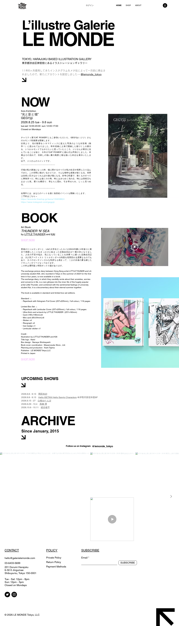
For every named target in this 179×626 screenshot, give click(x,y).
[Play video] (134, 246)
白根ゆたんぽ (44, 400)
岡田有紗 (42, 394)
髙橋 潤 (43, 404)
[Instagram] (14, 594)
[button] (165, 5)
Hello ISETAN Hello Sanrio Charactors (57, 397)
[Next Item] (171, 496)
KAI (53, 234)
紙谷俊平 (45, 407)
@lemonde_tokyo (91, 74)
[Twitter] (7, 594)
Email (84, 557)
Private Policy (53, 557)
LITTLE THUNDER (34, 234)
